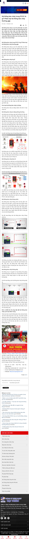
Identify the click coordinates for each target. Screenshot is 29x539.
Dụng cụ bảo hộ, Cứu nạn (8, 471)
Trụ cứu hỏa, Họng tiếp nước (8, 450)
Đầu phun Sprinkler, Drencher (8, 465)
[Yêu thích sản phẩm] (23, 3)
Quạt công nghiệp (6, 491)
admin (26, 374)
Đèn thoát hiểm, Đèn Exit (7, 462)
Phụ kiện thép (5, 476)
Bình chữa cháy (5, 439)
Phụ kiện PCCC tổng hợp (7, 473)
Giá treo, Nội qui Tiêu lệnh (8, 456)
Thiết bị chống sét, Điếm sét (8, 468)
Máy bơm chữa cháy (6, 444)
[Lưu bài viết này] (26, 25)
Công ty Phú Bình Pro (19, 533)
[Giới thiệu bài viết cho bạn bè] (21, 25)
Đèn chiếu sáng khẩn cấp (7, 459)
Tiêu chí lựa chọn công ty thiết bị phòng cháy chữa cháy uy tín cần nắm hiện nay (13, 413)
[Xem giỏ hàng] (25, 3)
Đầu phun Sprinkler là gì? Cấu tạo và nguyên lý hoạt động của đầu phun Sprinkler (14, 395)
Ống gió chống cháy (6, 488)
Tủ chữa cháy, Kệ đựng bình (8, 453)
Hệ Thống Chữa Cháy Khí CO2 (9, 479)
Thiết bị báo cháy (6, 436)
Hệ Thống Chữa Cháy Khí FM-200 (9, 482)
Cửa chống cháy (5, 485)
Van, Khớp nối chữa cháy (7, 447)
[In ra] (23, 25)
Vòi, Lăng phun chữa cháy (8, 442)
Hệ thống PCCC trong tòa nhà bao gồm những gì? (13, 408)
